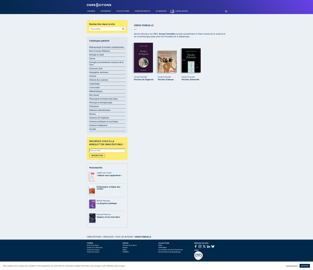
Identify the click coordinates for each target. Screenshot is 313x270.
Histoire (92, 76)
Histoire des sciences (98, 80)
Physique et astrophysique (100, 102)
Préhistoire (94, 106)
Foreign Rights (142, 11)
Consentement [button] (292, 266)
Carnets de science (130, 245)
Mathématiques (96, 91)
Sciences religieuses (98, 125)
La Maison (161, 11)
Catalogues (181, 11)
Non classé (94, 95)
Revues (92, 114)
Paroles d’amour (166, 80)
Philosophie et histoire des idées (103, 99)
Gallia (125, 250)
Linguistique (94, 84)
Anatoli (125, 247)
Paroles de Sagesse (143, 80)
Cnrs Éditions (94, 237)
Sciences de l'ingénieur (99, 118)
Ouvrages (106, 11)
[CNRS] (198, 259)
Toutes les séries (93, 252)
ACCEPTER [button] (304, 266)
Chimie (92, 58)
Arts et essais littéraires (99, 51)
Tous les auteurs (124, 237)
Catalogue (108, 237)
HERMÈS (126, 252)
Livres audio (94, 87)
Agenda (91, 11)
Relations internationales (99, 110)
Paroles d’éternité (190, 80)
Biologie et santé (96, 55)
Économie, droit (95, 68)
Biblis (160, 245)
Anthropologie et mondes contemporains (106, 47)
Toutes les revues (93, 250)
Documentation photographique (169, 252)
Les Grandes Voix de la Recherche (170, 250)
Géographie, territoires (98, 72)
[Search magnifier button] (226, 11)
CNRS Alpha (162, 247)
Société (92, 129)
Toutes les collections (95, 247)
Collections (122, 11)
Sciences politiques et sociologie (103, 121)
